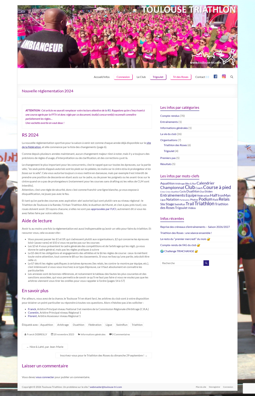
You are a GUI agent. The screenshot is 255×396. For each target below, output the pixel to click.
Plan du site (201, 387)
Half (213, 195)
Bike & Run (190, 183)
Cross (162, 192)
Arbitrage (63, 324)
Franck (32, 309)
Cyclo (183, 191)
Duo (202, 191)
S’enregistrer (214, 387)
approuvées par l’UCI (103, 208)
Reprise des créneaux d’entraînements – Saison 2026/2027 (195, 226)
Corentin (33, 312)
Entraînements (169, 121)
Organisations (168, 140)
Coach (199, 187)
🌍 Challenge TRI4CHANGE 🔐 (179, 251)
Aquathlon (46, 324)
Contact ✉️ (202, 76)
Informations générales (93, 334)
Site (162, 204)
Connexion (123, 76)
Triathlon (137, 324)
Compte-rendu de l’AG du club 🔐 (180, 245)
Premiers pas (168, 157)
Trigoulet (158, 76)
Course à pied (217, 187)
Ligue (109, 324)
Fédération (94, 324)
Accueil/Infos (102, 76)
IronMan (224, 195)
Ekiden (208, 191)
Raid (215, 199)
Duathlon (78, 324)
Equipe (191, 195)
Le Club (141, 76)
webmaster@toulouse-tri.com (106, 386)
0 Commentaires (121, 334)
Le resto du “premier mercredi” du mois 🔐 (185, 239)
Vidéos (192, 207)
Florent (32, 316)
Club (190, 187)
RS (109, 110)
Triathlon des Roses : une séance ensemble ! (186, 232)
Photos (194, 199)
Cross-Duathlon (172, 192)
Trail (190, 203)
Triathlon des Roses (175, 145)
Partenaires (185, 200)
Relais (224, 199)
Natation (172, 199)
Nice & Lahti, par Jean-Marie (44, 346)
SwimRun (122, 324)
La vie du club (168, 134)
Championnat (172, 187)
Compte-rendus (169, 115)
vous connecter (45, 377)
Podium (205, 199)
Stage (170, 204)
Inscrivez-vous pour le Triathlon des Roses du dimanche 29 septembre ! (103, 355)
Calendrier (206, 183)
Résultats (166, 164)
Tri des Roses (180, 76)
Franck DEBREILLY (37, 334)
